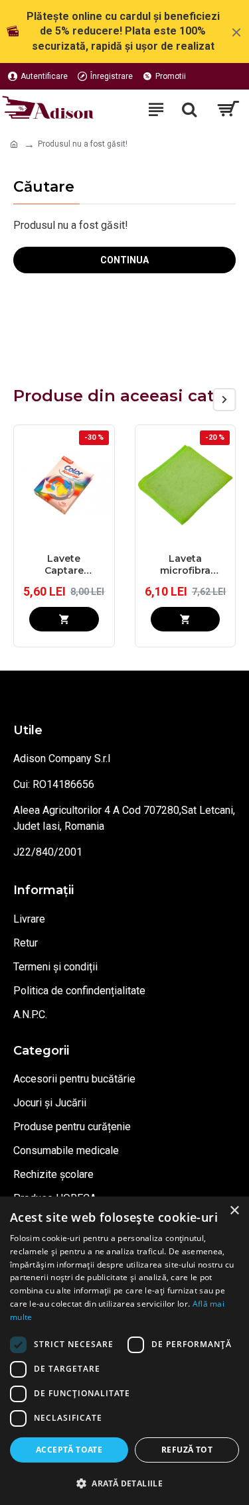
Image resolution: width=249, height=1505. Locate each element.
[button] (200, 399)
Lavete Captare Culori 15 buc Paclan (64, 564)
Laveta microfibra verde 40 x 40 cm (185, 564)
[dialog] (124, 1351)
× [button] (234, 1211)
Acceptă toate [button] (69, 1449)
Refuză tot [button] (186, 1449)
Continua (124, 260)
